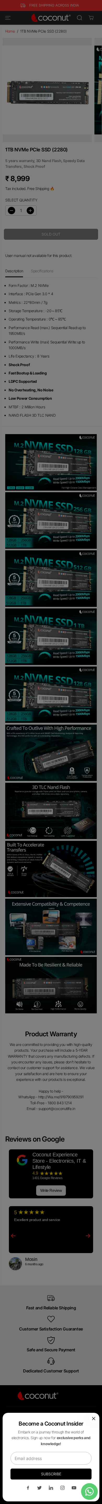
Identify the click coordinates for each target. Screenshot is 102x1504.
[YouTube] (74, 1488)
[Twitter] (39, 1488)
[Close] (93, 1418)
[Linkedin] (51, 1488)
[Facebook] (28, 1488)
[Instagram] (62, 1488)
